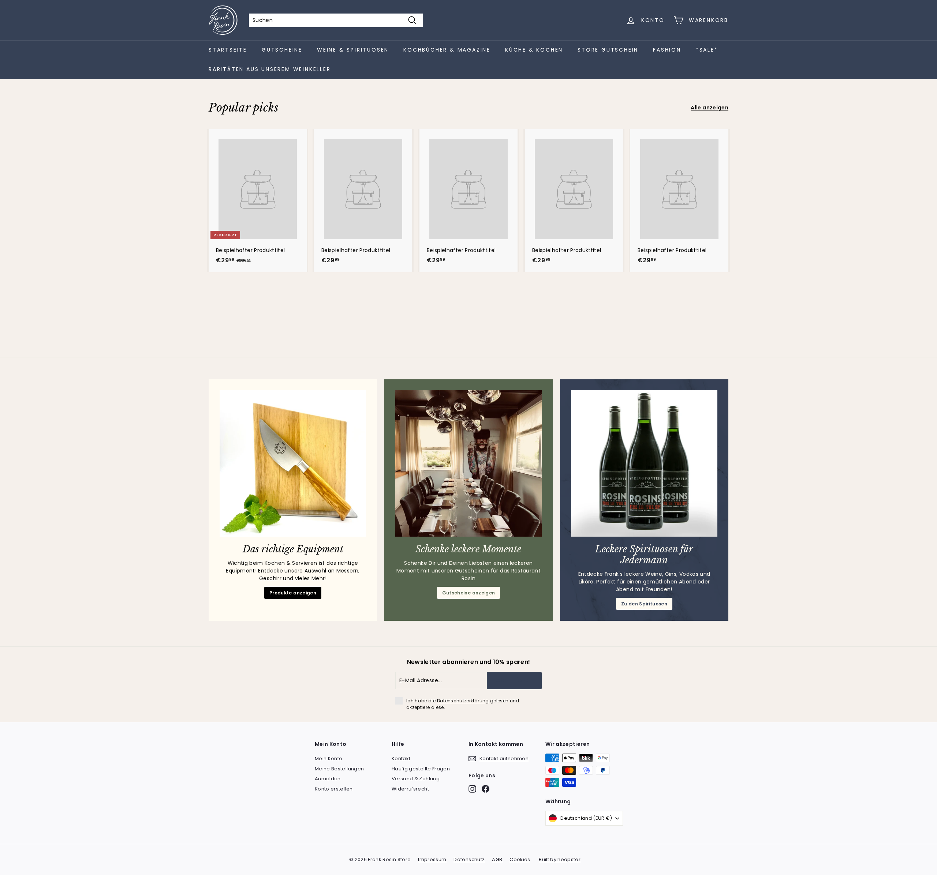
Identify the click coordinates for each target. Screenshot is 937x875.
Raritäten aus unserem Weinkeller (270, 69)
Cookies (519, 859)
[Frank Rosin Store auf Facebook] (485, 789)
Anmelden (328, 778)
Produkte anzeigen (292, 593)
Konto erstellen (333, 788)
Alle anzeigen (709, 107)
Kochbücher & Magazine (446, 49)
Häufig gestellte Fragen (421, 768)
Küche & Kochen (534, 49)
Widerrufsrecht (410, 788)
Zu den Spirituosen (644, 604)
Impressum (432, 859)
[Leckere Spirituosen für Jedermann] (644, 463)
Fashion (667, 49)
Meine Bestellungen (339, 768)
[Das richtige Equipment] (293, 463)
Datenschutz (469, 859)
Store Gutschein (608, 49)
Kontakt (401, 758)
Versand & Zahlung (416, 778)
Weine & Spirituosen (353, 49)
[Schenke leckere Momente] (468, 463)
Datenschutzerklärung (463, 701)
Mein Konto (329, 758)
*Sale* (707, 49)
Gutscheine (282, 49)
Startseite (228, 49)
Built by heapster (560, 859)
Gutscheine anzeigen (468, 593)
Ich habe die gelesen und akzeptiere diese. (462, 704)
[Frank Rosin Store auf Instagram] (472, 789)
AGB (497, 859)
